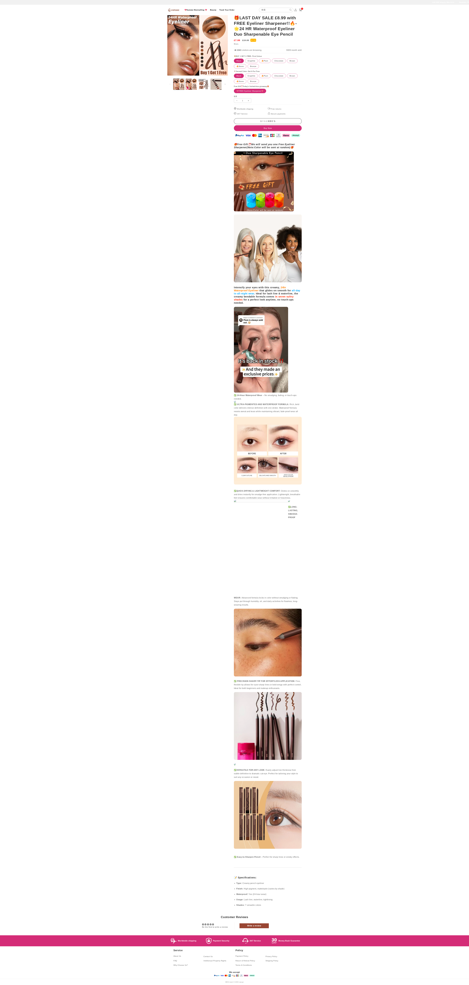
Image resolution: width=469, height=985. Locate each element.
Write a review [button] (254, 926)
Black (238, 61)
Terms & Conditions (243, 965)
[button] (300, 10)
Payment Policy (241, 956)
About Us (177, 956)
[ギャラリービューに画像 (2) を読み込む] (191, 84)
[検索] (290, 10)
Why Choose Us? (180, 965)
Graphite (251, 61)
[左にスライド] (170, 84)
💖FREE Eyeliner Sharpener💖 (250, 91)
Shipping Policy (272, 961)
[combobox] (276, 10)
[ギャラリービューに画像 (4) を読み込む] (216, 84)
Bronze (253, 66)
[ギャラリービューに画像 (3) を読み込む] (203, 84)
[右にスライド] (225, 84)
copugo (241, 982)
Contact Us (208, 956)
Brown (292, 61)
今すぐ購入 (268, 128)
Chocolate (278, 61)
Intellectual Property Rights (214, 961)
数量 (235, 96)
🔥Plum (264, 61)
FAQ (175, 961)
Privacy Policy (271, 956)
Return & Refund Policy (245, 961)
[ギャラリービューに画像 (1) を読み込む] (178, 84)
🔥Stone (240, 66)
